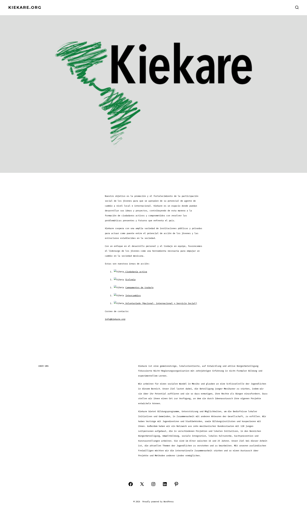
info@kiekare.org (115, 319)
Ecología (130, 279)
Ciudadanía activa (135, 271)
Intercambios (133, 295)
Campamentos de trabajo (139, 287)
